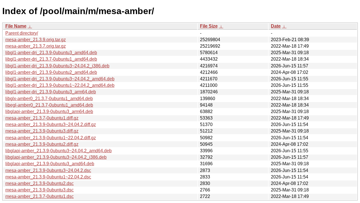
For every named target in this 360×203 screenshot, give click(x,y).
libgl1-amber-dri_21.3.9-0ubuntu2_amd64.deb (51, 72)
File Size (209, 26)
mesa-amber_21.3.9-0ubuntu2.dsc (39, 183)
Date (276, 26)
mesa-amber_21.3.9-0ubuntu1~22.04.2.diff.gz (50, 137)
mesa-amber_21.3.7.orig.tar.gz (35, 46)
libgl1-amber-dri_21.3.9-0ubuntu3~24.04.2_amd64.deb (59, 78)
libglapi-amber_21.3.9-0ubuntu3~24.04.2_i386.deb (56, 157)
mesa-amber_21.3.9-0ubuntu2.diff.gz (41, 144)
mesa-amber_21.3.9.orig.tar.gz (35, 39)
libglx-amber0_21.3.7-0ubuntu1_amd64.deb (49, 98)
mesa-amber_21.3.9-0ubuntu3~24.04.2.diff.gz (50, 124)
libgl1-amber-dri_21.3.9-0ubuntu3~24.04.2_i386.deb (57, 65)
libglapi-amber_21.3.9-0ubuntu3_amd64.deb (49, 163)
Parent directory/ (21, 33)
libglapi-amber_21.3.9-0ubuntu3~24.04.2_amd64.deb (58, 150)
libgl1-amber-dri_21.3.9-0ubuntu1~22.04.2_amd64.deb (59, 85)
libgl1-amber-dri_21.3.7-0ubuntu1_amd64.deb (51, 59)
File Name (15, 26)
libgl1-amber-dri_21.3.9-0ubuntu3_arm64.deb (50, 91)
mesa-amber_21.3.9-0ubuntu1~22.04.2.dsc (48, 177)
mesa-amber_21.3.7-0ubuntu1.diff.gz (41, 118)
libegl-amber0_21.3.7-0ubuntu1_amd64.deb (49, 105)
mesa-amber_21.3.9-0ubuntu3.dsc (39, 189)
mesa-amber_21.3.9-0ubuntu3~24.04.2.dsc (48, 170)
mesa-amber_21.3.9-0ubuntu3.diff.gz (41, 131)
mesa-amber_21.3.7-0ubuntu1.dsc (39, 196)
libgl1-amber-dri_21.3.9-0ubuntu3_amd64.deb (51, 52)
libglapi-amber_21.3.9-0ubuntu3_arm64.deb (49, 111)
